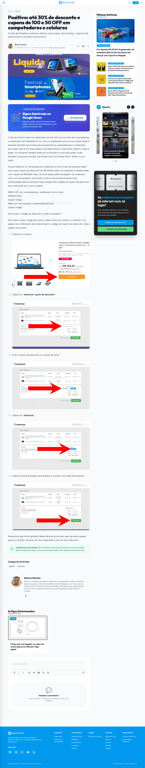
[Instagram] (16, 752)
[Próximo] (132, 107)
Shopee (108, 742)
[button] (78, 46)
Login (135, 2)
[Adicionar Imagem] (43, 673)
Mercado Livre (111, 736)
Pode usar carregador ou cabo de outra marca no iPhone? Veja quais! (27, 647)
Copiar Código (15, 200)
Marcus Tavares (21, 45)
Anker (17, 11)
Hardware (75, 739)
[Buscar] (129, 2)
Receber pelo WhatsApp (117, 229)
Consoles (74, 745)
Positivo (21, 137)
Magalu (108, 748)
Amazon (108, 739)
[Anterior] (128, 107)
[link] (26, 595)
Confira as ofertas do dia (115, 222)
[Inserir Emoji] (29, 673)
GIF (34, 672)
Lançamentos (76, 742)
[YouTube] (28, 752)
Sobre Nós (58, 736)
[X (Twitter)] (22, 752)
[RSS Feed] (34, 752)
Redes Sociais (76, 736)
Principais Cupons (95, 736)
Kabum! (108, 745)
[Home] (67, 2)
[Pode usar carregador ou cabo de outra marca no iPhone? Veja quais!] (28, 627)
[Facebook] (10, 752)
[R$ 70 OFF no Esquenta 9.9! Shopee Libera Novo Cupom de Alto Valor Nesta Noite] (115, 91)
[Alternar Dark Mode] (141, 2)
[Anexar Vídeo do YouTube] (48, 673)
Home (10, 11)
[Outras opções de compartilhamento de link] (88, 46)
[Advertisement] (115, 270)
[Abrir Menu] (3, 2)
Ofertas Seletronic (129, 736)
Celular (74, 748)
